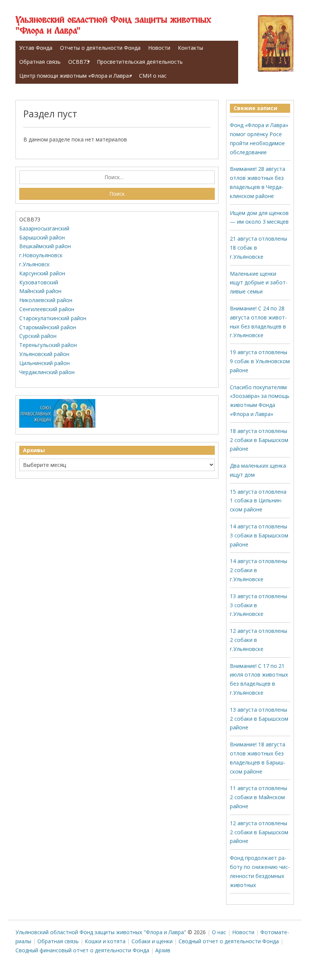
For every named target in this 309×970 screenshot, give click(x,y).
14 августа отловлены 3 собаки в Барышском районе (259, 535)
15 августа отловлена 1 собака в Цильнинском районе (258, 500)
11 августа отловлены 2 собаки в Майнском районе (258, 797)
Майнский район (40, 291)
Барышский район (42, 237)
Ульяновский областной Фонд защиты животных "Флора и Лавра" (113, 26)
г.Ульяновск (34, 264)
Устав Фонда (35, 47)
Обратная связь (40, 61)
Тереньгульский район (48, 344)
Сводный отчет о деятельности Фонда (229, 941)
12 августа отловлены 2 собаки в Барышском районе (259, 832)
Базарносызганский (44, 228)
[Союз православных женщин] (57, 426)
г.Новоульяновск (41, 255)
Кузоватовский (38, 282)
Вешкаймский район (45, 246)
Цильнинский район (44, 363)
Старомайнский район (47, 327)
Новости (159, 47)
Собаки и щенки (152, 941)
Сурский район (38, 335)
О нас (219, 932)
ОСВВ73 (78, 61)
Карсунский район (42, 273)
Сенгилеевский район (46, 309)
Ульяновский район (44, 354)
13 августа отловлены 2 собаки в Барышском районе (259, 718)
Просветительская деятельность (140, 61)
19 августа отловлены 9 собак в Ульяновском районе (260, 361)
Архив (162, 950)
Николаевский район (45, 300)
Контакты (190, 47)
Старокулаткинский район (52, 318)
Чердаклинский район (47, 372)
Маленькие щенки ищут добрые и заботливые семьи (259, 282)
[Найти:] (117, 177)
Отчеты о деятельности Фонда (100, 47)
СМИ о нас (153, 75)
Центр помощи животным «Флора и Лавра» (75, 75)
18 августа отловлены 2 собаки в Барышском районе (259, 440)
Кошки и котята (105, 941)
